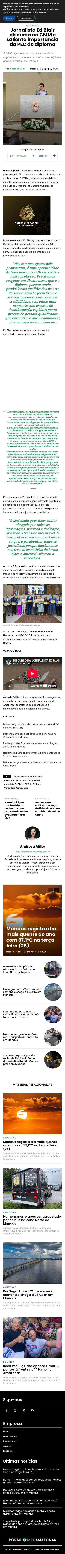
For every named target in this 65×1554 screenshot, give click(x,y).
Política (8, 1362)
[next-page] (56, 890)
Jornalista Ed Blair (13, 784)
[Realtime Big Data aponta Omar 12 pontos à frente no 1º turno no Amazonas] (53, 1015)
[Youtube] (32, 1410)
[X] (23, 1410)
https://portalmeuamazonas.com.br (32, 851)
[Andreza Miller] (32, 834)
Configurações (26, 18)
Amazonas (32, 25)
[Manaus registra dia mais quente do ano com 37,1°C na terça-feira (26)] (32, 920)
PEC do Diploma (33, 784)
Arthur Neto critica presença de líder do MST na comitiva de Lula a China (47, 808)
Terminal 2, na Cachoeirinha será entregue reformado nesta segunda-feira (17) (16, 810)
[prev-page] (50, 890)
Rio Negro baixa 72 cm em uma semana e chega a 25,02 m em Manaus (30, 745)
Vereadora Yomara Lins (16, 788)
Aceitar (9, 18)
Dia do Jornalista (31, 780)
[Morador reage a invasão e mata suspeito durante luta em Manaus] (53, 1037)
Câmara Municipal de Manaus (27, 776)
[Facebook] (6, 1410)
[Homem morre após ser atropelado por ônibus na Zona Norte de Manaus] (53, 969)
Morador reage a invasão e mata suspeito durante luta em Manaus (32, 764)
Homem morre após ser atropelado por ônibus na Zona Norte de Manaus (29, 735)
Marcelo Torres (13, 951)
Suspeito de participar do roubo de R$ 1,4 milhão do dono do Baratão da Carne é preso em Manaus (21, 1060)
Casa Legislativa (12, 780)
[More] (54, 156)
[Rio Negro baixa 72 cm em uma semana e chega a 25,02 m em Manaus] (53, 992)
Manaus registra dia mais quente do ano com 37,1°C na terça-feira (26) (31, 726)
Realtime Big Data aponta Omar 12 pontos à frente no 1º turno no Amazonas (31, 754)
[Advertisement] (32, 372)
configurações (39, 12)
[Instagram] (15, 1410)
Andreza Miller (17, 69)
